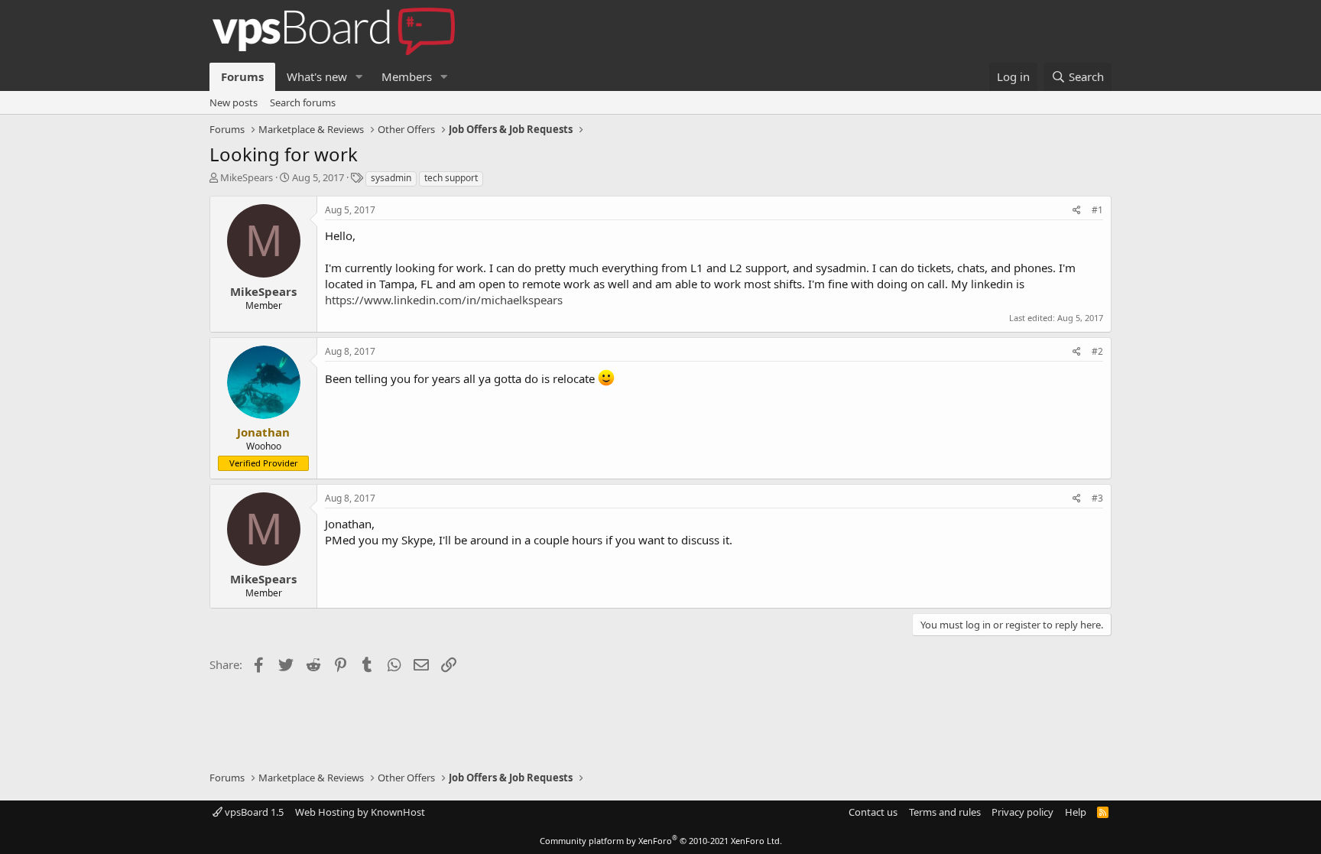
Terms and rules (945, 812)
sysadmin (391, 177)
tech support (451, 177)
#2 (1097, 351)
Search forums (303, 102)
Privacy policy (1022, 812)
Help (1075, 812)
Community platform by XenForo (661, 840)
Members (406, 76)
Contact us (873, 812)
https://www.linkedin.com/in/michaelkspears (444, 299)
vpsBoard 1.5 (253, 812)
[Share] (1076, 210)
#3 (1097, 498)
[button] (359, 77)
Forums (242, 76)
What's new (317, 76)
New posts (233, 102)
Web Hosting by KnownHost (360, 812)
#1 (1097, 209)
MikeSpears (246, 177)
